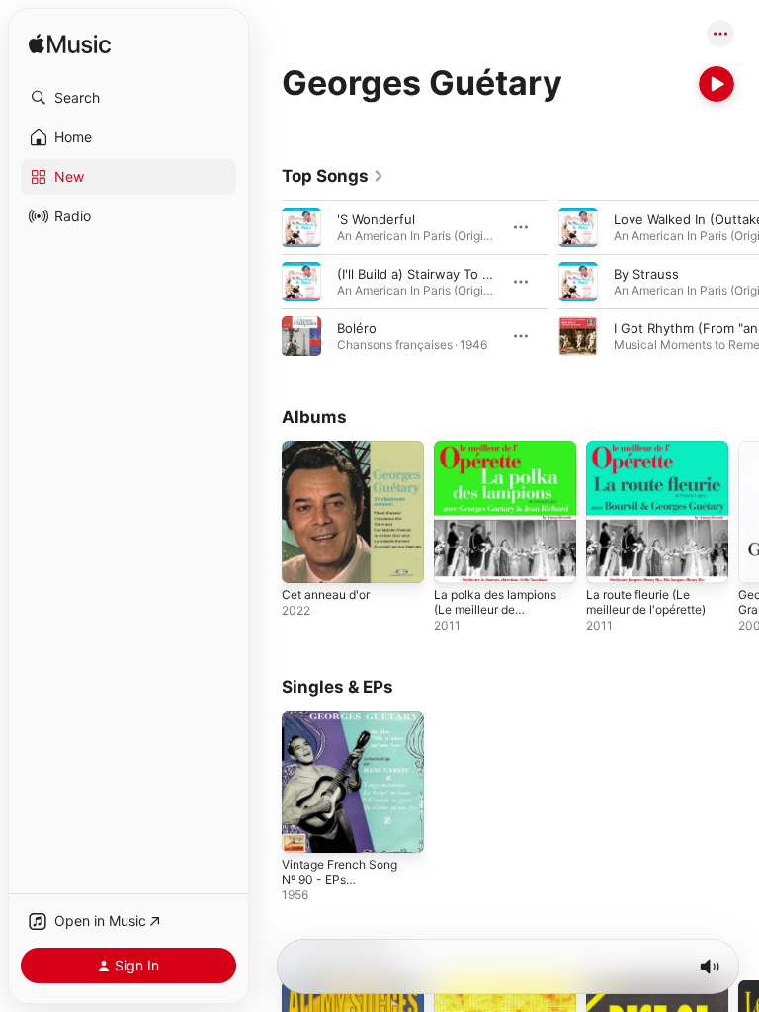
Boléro (357, 328)
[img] (70, 45)
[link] (333, 176)
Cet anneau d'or (326, 594)
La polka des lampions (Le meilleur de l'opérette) (495, 609)
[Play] (716, 84)
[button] (128, 98)
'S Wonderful (376, 219)
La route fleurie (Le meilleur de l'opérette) (646, 602)
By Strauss (646, 274)
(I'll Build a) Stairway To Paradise (436, 274)
